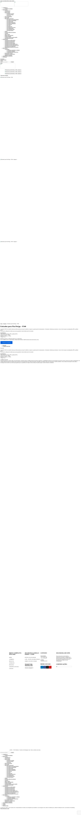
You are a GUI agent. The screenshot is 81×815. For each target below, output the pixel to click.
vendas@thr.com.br (43, 660)
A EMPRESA (11, 659)
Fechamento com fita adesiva (10, 54)
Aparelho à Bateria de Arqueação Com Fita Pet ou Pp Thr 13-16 (15, 599)
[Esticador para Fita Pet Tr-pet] (8, 455)
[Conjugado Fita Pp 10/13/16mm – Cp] (8, 550)
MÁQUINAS (11, 664)
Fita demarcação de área (9, 38)
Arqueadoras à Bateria (11, 51)
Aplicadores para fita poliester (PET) (11, 44)
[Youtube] (50, 667)
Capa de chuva (7, 11)
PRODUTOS (11, 661)
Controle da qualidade (9, 8)
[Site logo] (7, 5)
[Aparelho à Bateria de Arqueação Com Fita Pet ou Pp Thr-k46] (8, 382)
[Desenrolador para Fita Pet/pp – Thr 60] (8, 503)
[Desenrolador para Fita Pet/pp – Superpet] (8, 526)
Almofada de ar (7, 10)
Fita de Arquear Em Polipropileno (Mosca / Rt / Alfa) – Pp (13, 434)
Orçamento (2, 58)
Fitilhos (6, 31)
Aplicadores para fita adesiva (10, 41)
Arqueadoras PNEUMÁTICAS (12, 52)
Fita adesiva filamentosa (11, 22)
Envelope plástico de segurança (10, 32)
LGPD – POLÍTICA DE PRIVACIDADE (32, 659)
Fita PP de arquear (10, 14)
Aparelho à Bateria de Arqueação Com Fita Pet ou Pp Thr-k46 (14, 385)
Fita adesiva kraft (10, 21)
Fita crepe (8, 25)
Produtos (4, 323)
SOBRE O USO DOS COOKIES (31, 661)
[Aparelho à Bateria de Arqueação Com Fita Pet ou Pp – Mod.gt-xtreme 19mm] (8, 621)
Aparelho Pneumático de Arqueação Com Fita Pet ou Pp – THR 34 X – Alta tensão (19, 576)
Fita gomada (7, 17)
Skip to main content (10, 0)
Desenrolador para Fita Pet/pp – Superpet (9, 528)
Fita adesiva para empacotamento (13, 19)
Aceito (8, 808)
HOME (10, 657)
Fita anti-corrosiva (10, 30)
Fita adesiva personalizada (11, 20)
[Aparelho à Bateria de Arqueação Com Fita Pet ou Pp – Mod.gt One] (8, 644)
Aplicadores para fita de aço (10, 42)
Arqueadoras (7, 49)
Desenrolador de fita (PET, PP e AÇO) (11, 47)
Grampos (6, 33)
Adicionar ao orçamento (6, 342)
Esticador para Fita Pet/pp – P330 (8, 481)
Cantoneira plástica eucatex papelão (11, 37)
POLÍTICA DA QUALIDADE (30, 657)
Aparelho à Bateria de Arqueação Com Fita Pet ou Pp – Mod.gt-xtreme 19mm (18, 623)
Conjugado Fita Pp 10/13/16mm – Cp (9, 552)
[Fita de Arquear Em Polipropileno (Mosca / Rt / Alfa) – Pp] (8, 431)
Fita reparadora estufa (11, 29)
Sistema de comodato (8, 55)
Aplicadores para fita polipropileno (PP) (12, 45)
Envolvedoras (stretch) (9, 53)
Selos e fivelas (7, 34)
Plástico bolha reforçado (9, 35)
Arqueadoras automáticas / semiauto (13, 50)
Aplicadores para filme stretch (10, 40)
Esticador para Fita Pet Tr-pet (7, 457)
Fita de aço (9, 15)
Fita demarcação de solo (11, 27)
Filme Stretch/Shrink (8, 16)
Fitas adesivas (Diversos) (9, 18)
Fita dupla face (9, 26)
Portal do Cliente (3, 59)
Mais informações (3, 808)
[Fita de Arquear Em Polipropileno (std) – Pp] (8, 406)
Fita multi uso (9, 24)
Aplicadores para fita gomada (10, 43)
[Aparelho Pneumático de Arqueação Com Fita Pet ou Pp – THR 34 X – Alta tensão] (8, 573)
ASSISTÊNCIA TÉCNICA (14, 666)
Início (1, 323)
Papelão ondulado (8, 36)
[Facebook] (44, 667)
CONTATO (11, 668)
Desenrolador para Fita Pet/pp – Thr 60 (9, 505)
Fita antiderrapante (10, 28)
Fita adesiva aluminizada (11, 23)
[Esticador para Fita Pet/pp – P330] (8, 479)
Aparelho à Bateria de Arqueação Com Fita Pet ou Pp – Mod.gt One (15, 646)
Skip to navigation (3, 0)
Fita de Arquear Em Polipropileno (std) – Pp (10, 409)
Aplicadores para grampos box (10, 46)
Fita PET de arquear (10, 13)
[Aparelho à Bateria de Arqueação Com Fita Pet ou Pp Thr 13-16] (8, 597)
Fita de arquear (7, 12)
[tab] (4, 345)
